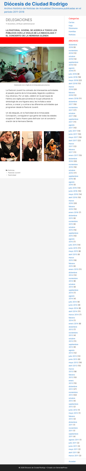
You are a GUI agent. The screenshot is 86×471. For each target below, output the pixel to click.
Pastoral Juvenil (14, 173)
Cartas (71, 22)
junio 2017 (73, 134)
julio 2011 (72, 443)
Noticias (11, 170)
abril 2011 (73, 452)
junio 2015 (73, 248)
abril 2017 (73, 140)
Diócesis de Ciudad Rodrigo (36, 4)
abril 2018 (73, 83)
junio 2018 (73, 77)
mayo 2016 (73, 194)
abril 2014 (73, 311)
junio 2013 (73, 359)
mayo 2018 (73, 80)
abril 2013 (73, 366)
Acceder (72, 461)
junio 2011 (73, 446)
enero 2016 (73, 212)
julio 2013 (73, 356)
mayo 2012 (73, 413)
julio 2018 (73, 74)
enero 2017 (73, 155)
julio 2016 (73, 188)
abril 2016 (73, 197)
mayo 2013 (73, 362)
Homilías (72, 31)
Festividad (12, 175)
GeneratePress (61, 468)
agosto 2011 (74, 440)
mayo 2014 (73, 308)
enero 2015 (73, 269)
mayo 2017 (73, 137)
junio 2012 (73, 410)
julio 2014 (73, 302)
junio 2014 (73, 305)
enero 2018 (73, 98)
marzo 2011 (73, 456)
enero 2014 (73, 324)
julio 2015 (73, 245)
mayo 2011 (73, 449)
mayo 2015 (73, 251)
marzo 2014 (74, 315)
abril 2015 (73, 254)
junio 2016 (73, 191)
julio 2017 (73, 131)
